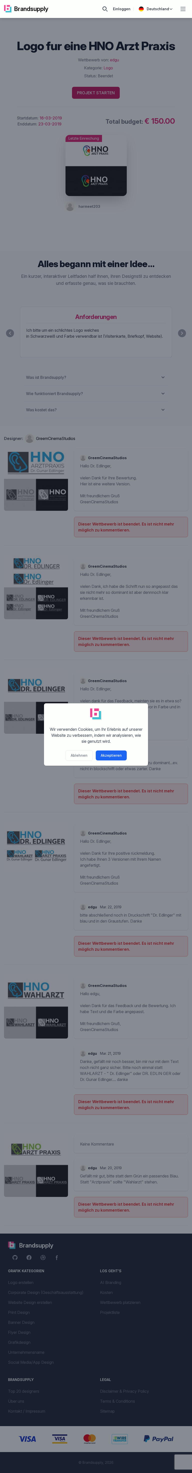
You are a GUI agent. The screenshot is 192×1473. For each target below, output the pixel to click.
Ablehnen (79, 755)
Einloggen (121, 9)
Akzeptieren (111, 755)
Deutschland (158, 9)
